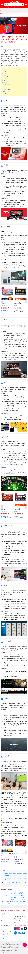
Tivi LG (13, 894)
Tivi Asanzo (6, 901)
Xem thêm (3, 938)
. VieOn (4, 82)
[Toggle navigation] (2, 4)
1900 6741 (16, 916)
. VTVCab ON (6, 84)
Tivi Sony (21, 892)
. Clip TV (4, 80)
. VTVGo (4, 71)
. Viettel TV (5, 91)
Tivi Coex (13, 892)
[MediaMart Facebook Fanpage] (15, 928)
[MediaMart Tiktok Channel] (25, 928)
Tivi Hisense (7, 903)
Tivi (4, 892)
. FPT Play (5, 76)
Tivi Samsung (7, 894)
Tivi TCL (6, 895)
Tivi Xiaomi (22, 894)
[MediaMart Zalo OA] (22, 928)
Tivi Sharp (21, 897)
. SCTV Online (6, 89)
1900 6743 (22, 916)
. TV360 (4, 73)
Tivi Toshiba (22, 899)
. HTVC (4, 87)
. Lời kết (4, 93)
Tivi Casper (22, 895)
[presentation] (2, 301)
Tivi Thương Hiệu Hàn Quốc (14, 897)
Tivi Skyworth (14, 901)
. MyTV (4, 78)
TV (21, 60)
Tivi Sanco (22, 901)
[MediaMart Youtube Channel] (18, 928)
